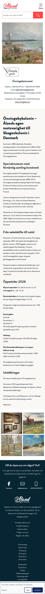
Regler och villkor (22, 535)
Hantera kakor (22, 529)
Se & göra (22, 553)
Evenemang (22, 544)
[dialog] (22, 588)
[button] (11, 423)
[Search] (38, 15)
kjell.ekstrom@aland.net (25, 89)
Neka (28, 590)
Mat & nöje (22, 547)
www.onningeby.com (22, 102)
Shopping (22, 550)
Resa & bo (22, 556)
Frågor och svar (22, 532)
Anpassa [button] (4, 590)
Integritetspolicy (22, 525)
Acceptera (37, 590)
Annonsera (22, 559)
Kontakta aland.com (22, 522)
